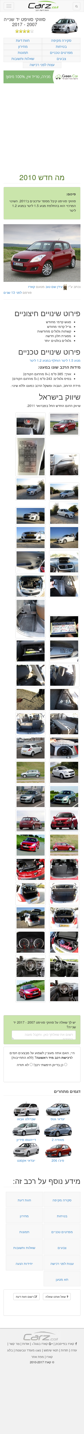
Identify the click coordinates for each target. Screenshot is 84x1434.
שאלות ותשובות (22, 58)
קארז (31, 286)
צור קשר (14, 1343)
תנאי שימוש (51, 1350)
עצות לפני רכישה (42, 64)
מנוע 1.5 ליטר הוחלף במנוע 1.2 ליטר (55, 360)
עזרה (74, 1350)
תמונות (23, 52)
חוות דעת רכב (42, 4)
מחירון (23, 46)
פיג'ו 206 (58, 1160)
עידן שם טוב (54, 286)
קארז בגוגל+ (40, 1343)
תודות (64, 1350)
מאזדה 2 (58, 1139)
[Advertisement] (42, 129)
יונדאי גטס (58, 1118)
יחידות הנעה (24, 1263)
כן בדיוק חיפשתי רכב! (49, 1064)
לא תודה (23, 1064)
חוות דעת (23, 40)
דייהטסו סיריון (26, 1139)
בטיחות (61, 46)
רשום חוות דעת (25, 1296)
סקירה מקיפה (61, 40)
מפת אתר (37, 1356)
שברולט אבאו (26, 1118)
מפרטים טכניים (61, 52)
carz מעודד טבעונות (28, 1350)
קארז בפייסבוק (64, 1343)
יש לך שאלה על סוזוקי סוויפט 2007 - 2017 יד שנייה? (44, 1024)
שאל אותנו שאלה (56, 1296)
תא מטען (62, 1279)
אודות (25, 1343)
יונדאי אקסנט (26, 1160)
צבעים (61, 58)
